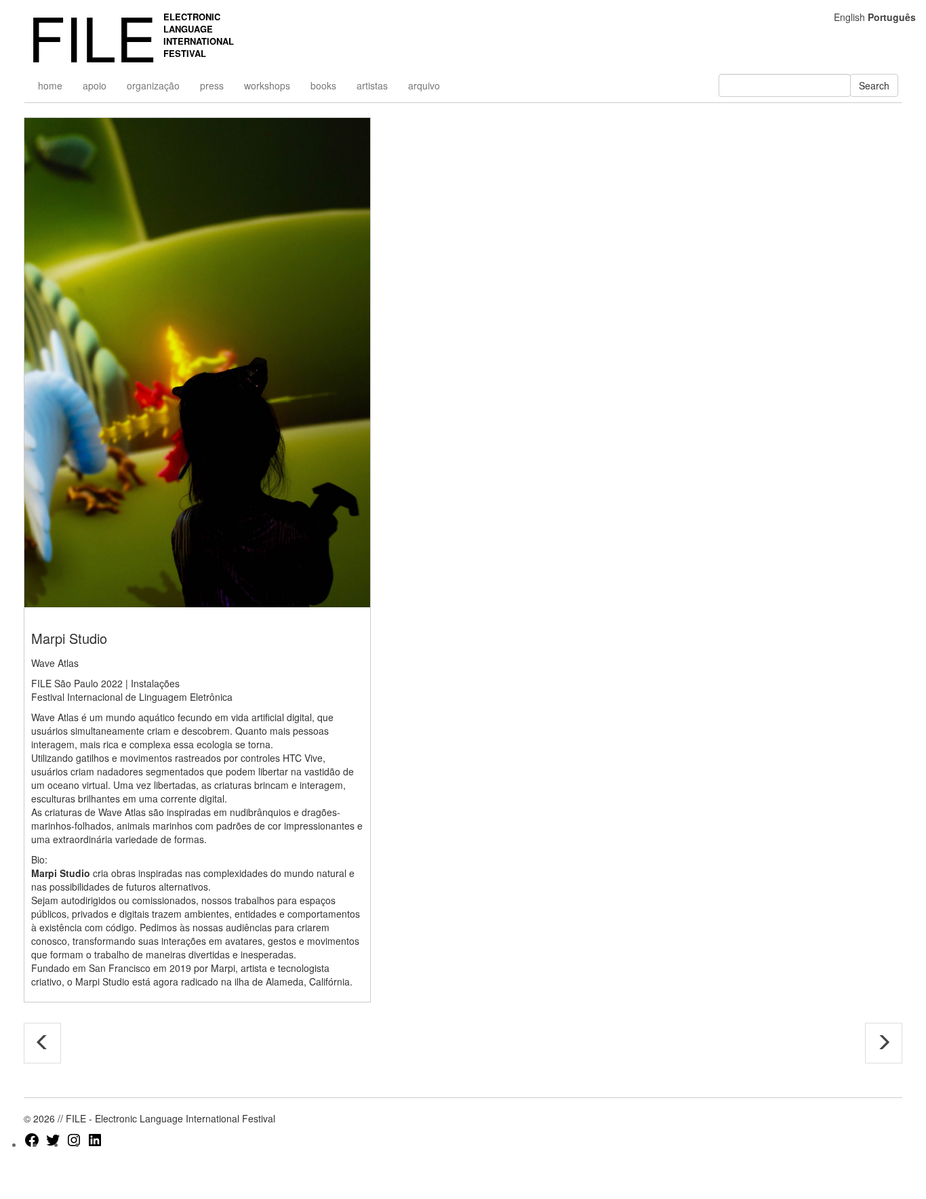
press (212, 85)
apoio (94, 85)
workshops (267, 85)
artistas (372, 85)
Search (874, 85)
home (50, 85)
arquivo (424, 85)
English (849, 17)
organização (153, 85)
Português (892, 17)
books (323, 85)
